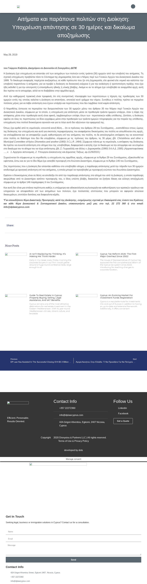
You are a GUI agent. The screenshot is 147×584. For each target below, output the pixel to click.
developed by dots (73, 450)
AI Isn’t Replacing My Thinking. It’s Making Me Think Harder (47, 255)
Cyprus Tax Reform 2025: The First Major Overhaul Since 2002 (118, 255)
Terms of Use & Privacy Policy (73, 441)
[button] (126, 6)
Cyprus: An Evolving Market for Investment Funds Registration (116, 296)
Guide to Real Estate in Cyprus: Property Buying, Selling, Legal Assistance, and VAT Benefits (45, 297)
